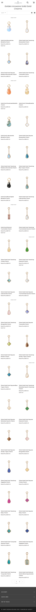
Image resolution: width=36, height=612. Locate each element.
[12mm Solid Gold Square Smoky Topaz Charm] (9, 436)
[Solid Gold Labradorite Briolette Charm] (9, 122)
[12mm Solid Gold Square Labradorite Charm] (9, 278)
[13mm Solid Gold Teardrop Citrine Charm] (9, 246)
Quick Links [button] (4, 597)
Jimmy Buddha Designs (9, 609)
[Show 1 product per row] (31, 12)
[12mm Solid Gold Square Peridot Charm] (9, 341)
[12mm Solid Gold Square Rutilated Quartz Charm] (9, 406)
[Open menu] (3, 2)
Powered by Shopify (26, 609)
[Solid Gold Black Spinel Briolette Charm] (9, 183)
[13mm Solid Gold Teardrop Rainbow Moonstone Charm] (9, 153)
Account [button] (4, 592)
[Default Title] (9, 59)
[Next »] (22, 581)
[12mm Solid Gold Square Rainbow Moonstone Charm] (9, 59)
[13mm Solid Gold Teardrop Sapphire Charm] (9, 467)
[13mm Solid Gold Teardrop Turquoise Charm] (9, 559)
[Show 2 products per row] (34, 12)
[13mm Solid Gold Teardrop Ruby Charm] (9, 498)
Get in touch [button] (5, 602)
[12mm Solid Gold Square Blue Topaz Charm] (9, 372)
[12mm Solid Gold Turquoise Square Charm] (9, 528)
